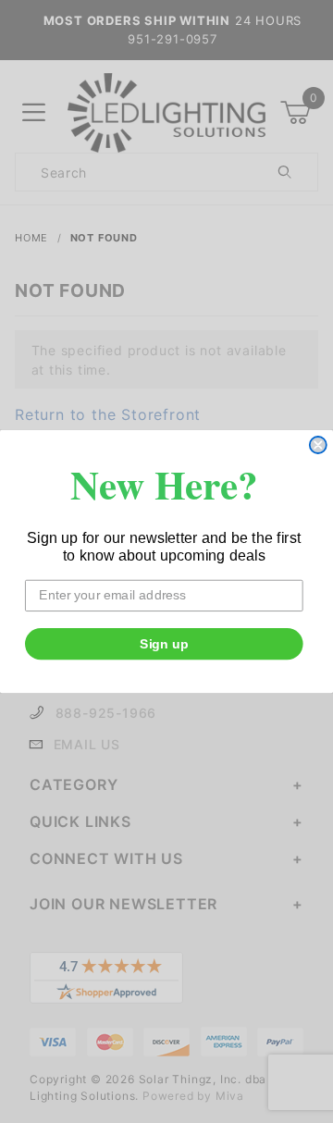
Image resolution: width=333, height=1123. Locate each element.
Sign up (164, 643)
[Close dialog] (318, 445)
